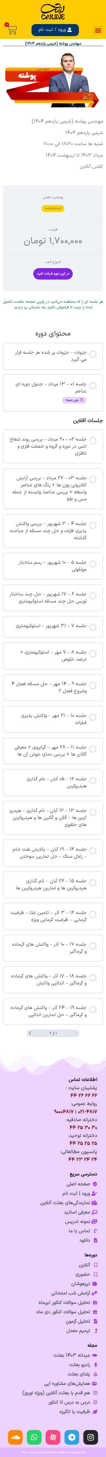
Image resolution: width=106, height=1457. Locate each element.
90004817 (64, 1112)
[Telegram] (71, 1437)
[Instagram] (90, 1437)
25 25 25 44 (83, 1143)
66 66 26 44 (83, 1095)
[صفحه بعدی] (30, 1033)
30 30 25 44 (83, 1127)
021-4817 (87, 1112)
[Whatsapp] (34, 1437)
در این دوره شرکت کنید (53, 273)
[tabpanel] (53, 144)
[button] (98, 30)
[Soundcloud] (15, 1437)
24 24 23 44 (82, 1159)
